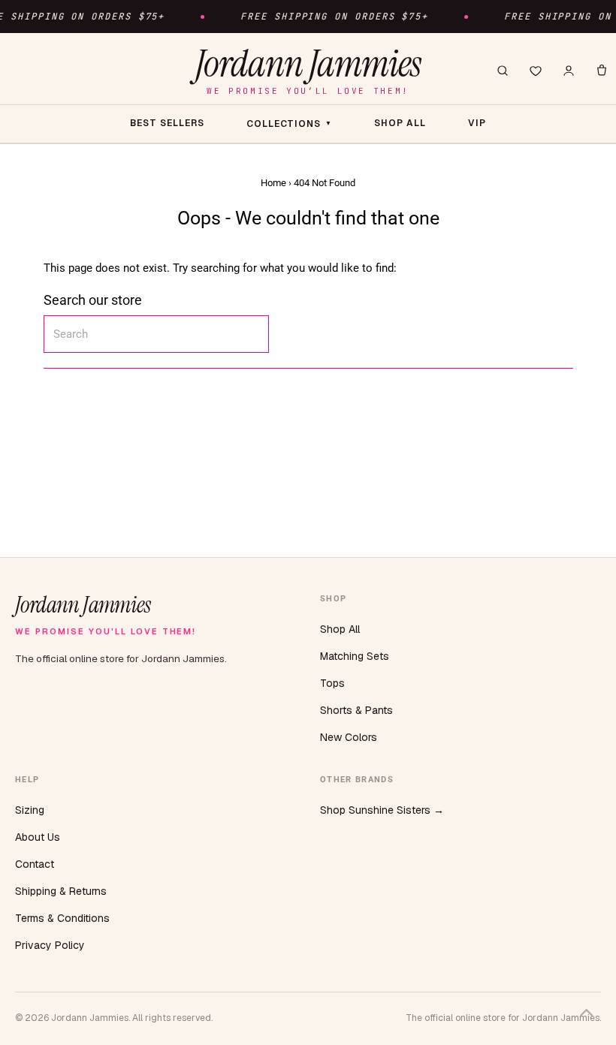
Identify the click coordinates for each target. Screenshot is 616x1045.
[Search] (502, 70)
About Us (37, 837)
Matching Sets (354, 656)
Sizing (29, 810)
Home (273, 182)
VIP (477, 123)
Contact (34, 864)
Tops (332, 683)
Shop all (400, 123)
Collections (289, 124)
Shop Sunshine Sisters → (382, 810)
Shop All (340, 629)
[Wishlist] (535, 70)
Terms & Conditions (62, 918)
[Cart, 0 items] (601, 70)
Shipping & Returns (61, 891)
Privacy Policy (50, 945)
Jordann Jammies (308, 70)
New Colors (348, 737)
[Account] (568, 70)
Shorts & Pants (356, 710)
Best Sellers (167, 123)
